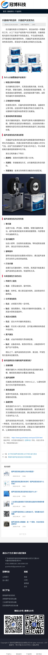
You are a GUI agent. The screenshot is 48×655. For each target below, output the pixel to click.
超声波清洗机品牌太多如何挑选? (22, 471)
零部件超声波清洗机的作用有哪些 (19, 457)
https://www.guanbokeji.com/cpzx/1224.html (27, 437)
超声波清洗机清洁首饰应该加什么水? (24, 492)
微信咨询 (19, 654)
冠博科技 (28, 440)
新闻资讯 (10, 11)
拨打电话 (39, 654)
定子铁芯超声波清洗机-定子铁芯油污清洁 (22, 454)
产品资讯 (26, 24)
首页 (4, 11)
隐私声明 (36, 645)
